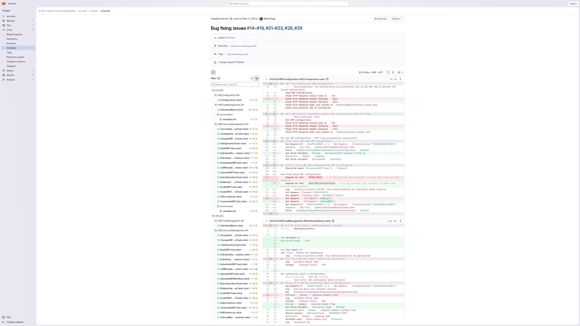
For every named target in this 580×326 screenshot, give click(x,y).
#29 (298, 28)
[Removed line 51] (266, 126)
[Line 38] (273, 289)
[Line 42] (266, 322)
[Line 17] (273, 255)
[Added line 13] (273, 243)
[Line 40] (273, 298)
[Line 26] (273, 276)
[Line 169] (273, 210)
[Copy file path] (327, 79)
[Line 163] (273, 189)
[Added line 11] (273, 237)
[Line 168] (273, 207)
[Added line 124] (273, 153)
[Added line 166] (273, 201)
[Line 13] (266, 255)
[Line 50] (266, 123)
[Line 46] (273, 316)
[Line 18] (266, 86)
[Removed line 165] (266, 198)
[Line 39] (273, 292)
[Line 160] (273, 171)
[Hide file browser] (213, 72)
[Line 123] (266, 150)
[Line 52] (266, 132)
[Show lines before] (270, 83)
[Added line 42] (273, 304)
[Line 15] (273, 249)
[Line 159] (273, 168)
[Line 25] (273, 273)
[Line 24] (266, 111)
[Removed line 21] (266, 99)
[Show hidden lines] (270, 258)
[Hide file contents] (266, 79)
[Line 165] (273, 195)
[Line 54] (266, 138)
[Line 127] (273, 162)
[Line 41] (273, 301)
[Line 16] (273, 252)
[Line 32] (266, 286)
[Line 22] (266, 105)
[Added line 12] (273, 240)
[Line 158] (266, 168)
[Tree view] (256, 78)
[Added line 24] (273, 270)
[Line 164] (273, 192)
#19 (260, 28)
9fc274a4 (230, 37)
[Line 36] (266, 298)
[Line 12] (266, 252)
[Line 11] (266, 249)
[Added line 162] (273, 183)
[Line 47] (273, 319)
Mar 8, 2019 (249, 18)
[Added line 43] (273, 307)
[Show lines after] (274, 114)
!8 (236, 62)
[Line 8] (266, 228)
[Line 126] (273, 159)
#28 (288, 28)
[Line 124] (266, 156)
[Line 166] (266, 204)
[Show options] (400, 79)
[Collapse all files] (393, 72)
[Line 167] (273, 204)
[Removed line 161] (266, 177)
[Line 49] (266, 120)
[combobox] (400, 72)
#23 (279, 28)
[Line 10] (266, 234)
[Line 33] (266, 289)
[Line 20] (266, 95)
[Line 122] (266, 147)
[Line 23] (266, 108)
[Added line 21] (273, 102)
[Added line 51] (273, 129)
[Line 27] (273, 279)
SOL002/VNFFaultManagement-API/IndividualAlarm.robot (300, 221)
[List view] (251, 78)
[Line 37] (273, 286)
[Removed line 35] (266, 295)
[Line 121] (266, 144)
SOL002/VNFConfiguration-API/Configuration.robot (297, 79)
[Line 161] (273, 174)
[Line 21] (273, 261)
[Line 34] (266, 292)
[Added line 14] (273, 246)
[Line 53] (266, 135)
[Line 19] (266, 92)
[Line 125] (273, 156)
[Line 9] (266, 231)
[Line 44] (273, 310)
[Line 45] (273, 313)
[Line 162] (266, 189)
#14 (251, 28)
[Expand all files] (388, 72)
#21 (269, 28)
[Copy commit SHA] (231, 19)
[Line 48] (266, 117)
